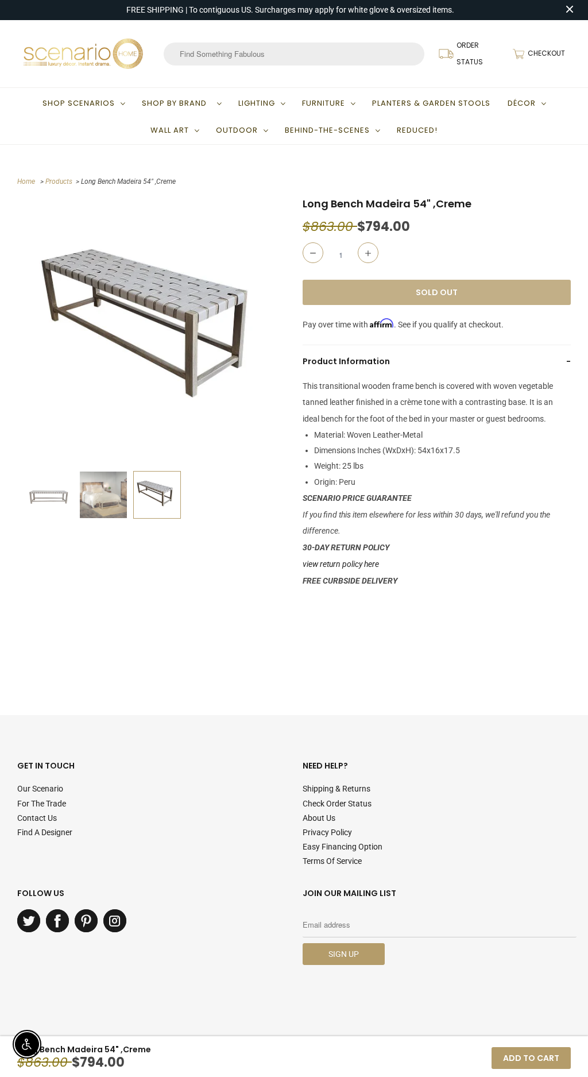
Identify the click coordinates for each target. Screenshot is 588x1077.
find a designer (44, 832)
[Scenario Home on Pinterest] (86, 920)
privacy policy (327, 832)
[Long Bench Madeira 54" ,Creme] (157, 331)
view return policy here (341, 564)
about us (319, 818)
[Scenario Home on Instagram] (114, 920)
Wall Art (169, 130)
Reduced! (417, 130)
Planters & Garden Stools (431, 103)
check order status (337, 803)
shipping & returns (336, 788)
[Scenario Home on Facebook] (57, 920)
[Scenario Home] (83, 53)
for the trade (41, 803)
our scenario (40, 788)
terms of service (332, 861)
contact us (37, 818)
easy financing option (342, 846)
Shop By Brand (176, 103)
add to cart (531, 1058)
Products (58, 181)
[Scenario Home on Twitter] (28, 920)
